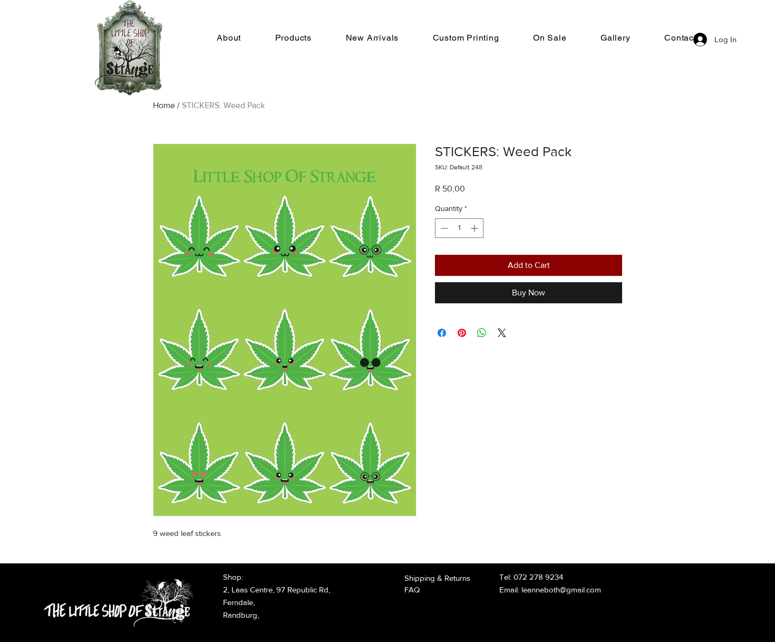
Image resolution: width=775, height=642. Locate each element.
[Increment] (475, 228)
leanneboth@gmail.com (561, 589)
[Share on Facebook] (441, 333)
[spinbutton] (459, 228)
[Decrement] (443, 228)
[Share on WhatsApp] (482, 333)
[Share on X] (502, 333)
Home (164, 105)
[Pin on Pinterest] (462, 333)
